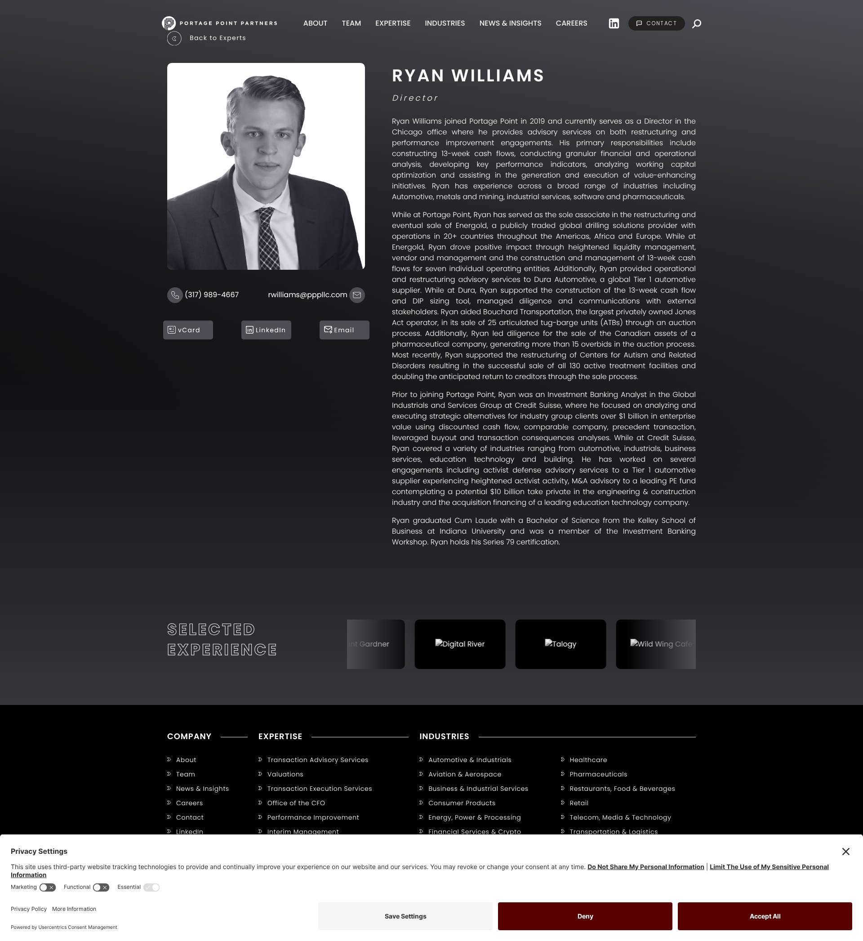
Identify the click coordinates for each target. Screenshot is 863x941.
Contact (190, 817)
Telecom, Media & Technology (621, 817)
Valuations (285, 774)
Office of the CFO (296, 802)
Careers (571, 23)
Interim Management (303, 831)
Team (351, 23)
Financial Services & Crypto (474, 831)
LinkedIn (190, 831)
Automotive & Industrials (470, 759)
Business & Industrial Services (478, 788)
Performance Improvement (313, 817)
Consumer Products (461, 802)
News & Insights (511, 23)
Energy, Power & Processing (474, 817)
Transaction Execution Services (319, 788)
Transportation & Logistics (614, 831)
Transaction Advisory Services (318, 759)
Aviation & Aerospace (464, 774)
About (315, 23)
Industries (445, 23)
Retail (579, 802)
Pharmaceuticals (598, 774)
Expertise (392, 23)
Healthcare (589, 759)
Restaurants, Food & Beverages (623, 788)
